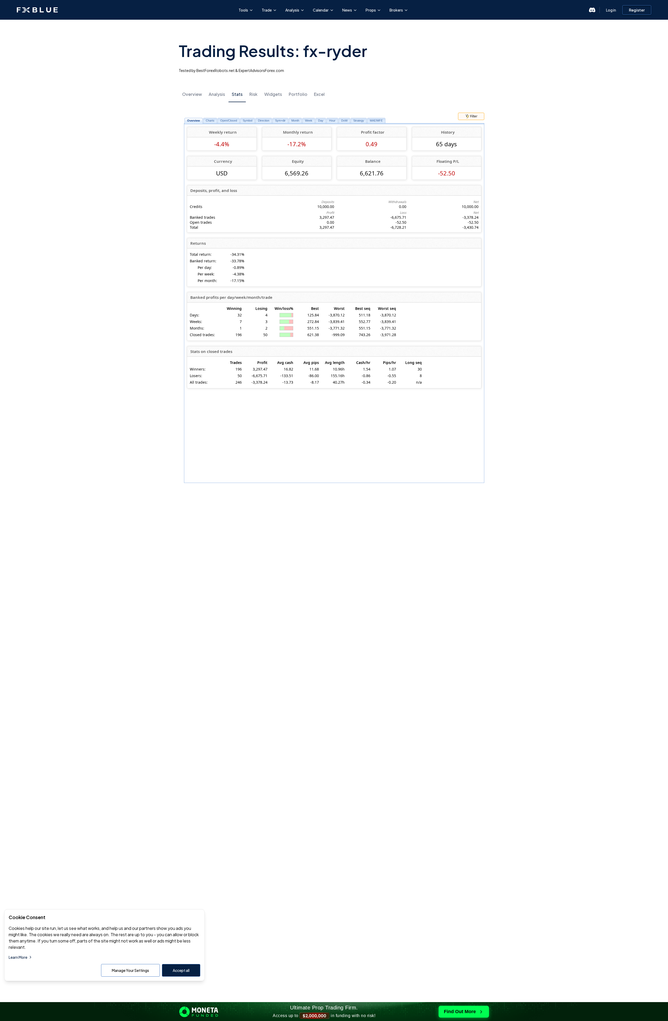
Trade (267, 10)
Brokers (396, 10)
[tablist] (334, 94)
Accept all (181, 970)
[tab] (192, 94)
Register (637, 10)
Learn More (18, 957)
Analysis (292, 10)
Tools (243, 10)
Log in (611, 10)
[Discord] (592, 10)
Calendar (321, 10)
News (347, 10)
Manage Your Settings (130, 970)
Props (371, 10)
